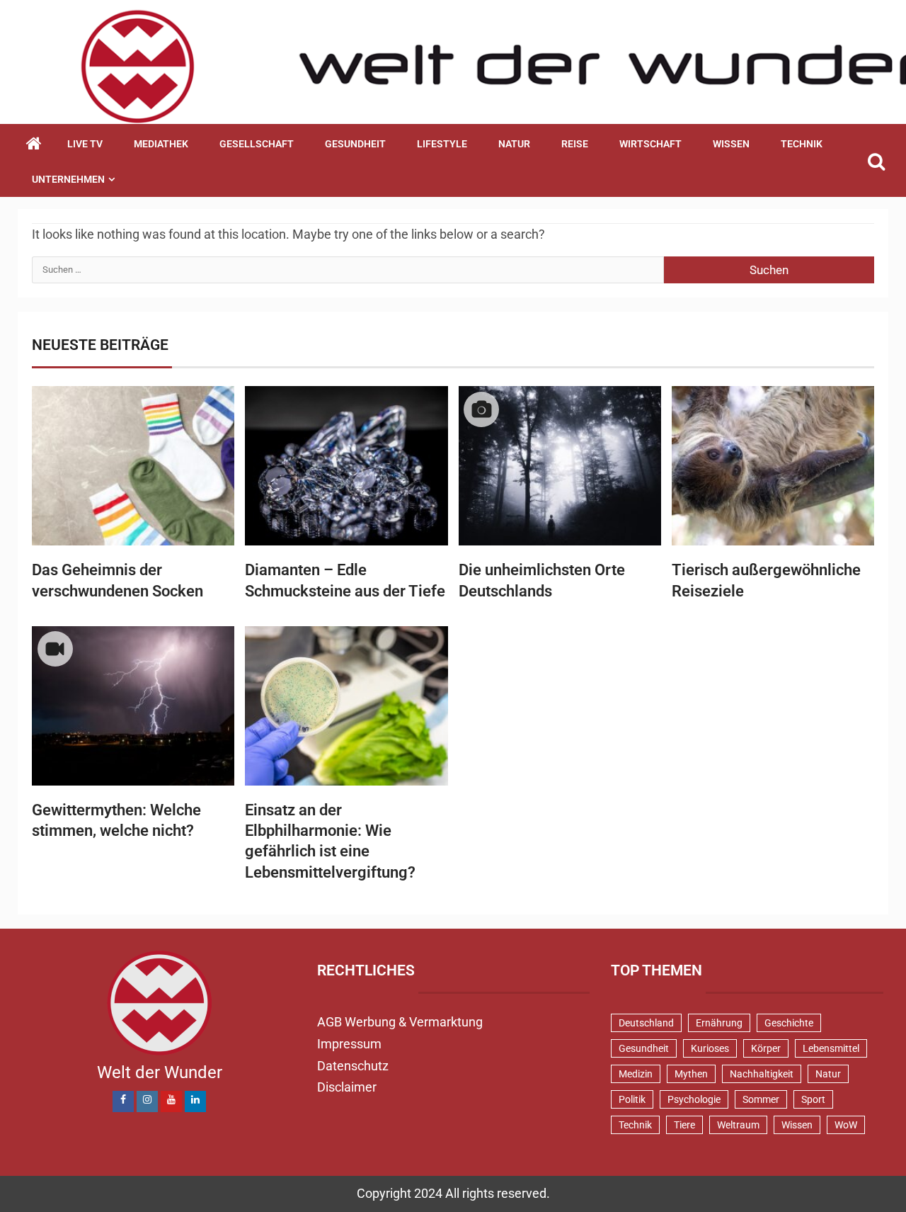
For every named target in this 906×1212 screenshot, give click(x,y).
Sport (813, 1099)
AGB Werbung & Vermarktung (400, 1021)
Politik (632, 1099)
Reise (574, 143)
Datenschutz (353, 1065)
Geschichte (788, 1023)
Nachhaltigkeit (761, 1074)
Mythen (691, 1074)
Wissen (731, 143)
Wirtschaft (650, 143)
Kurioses (710, 1048)
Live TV (85, 143)
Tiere (684, 1125)
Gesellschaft (256, 143)
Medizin (636, 1074)
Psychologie (694, 1099)
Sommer (760, 1099)
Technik (801, 143)
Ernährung (719, 1023)
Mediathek (161, 143)
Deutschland (646, 1023)
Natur (514, 143)
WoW (846, 1125)
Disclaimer (347, 1087)
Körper (766, 1048)
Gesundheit (355, 143)
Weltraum (738, 1125)
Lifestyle (442, 143)
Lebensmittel (831, 1048)
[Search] (876, 161)
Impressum (349, 1043)
